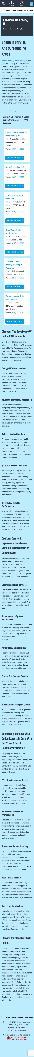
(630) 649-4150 (18, 313)
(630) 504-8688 (18, 149)
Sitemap (11, 1027)
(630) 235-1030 (18, 177)
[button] (31, 4)
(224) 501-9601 (18, 278)
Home (3, 4)
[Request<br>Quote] (12, 2)
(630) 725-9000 (18, 212)
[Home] (3, 3)
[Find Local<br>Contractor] (22, 2)
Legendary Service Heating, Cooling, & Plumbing (13, 264)
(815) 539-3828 (18, 243)
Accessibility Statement (17, 1030)
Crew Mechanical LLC (14, 167)
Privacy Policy (21, 1027)
